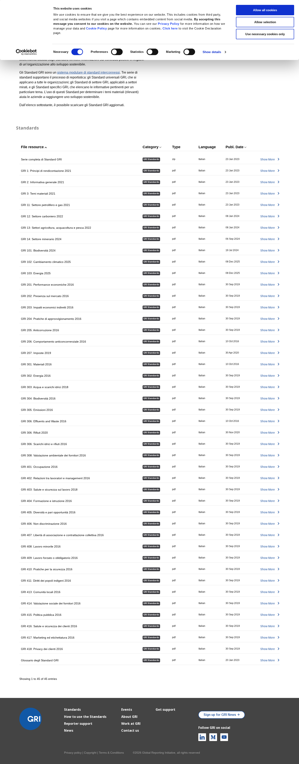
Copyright (90, 752)
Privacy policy (73, 752)
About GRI (129, 716)
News (68, 730)
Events (126, 709)
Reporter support (78, 723)
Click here (171, 28)
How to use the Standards (85, 716)
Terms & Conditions (111, 752)
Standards (27, 128)
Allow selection (265, 22)
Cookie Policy (96, 28)
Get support (165, 709)
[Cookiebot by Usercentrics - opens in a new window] (26, 52)
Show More (267, 159)
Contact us (130, 730)
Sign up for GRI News (220, 714)
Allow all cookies (265, 10)
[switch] (117, 52)
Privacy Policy (168, 23)
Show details (212, 52)
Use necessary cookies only (265, 34)
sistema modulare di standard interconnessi (88, 72)
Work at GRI (131, 723)
